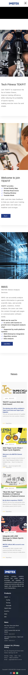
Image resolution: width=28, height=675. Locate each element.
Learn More (7, 343)
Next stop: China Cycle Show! (11, 626)
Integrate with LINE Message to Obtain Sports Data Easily (13, 538)
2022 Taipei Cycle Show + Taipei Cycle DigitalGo (13, 449)
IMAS (5, 614)
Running (8, 602)
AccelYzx (6, 611)
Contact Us (8, 645)
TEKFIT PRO (7, 608)
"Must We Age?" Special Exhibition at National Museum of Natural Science (14, 494)
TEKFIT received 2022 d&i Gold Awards (12, 632)
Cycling (8, 600)
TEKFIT (6, 597)
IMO (5, 616)
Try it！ (6, 216)
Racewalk (8, 605)
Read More (9, 423)
